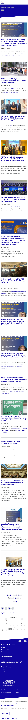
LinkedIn (12, 608)
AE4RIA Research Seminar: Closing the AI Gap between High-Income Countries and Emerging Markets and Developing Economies (14, 42)
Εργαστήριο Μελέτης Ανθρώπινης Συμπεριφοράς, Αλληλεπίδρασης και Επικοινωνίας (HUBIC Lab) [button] (11, 662)
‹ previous (10, 595)
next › (14, 601)
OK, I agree (5, 718)
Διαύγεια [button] (3, 651)
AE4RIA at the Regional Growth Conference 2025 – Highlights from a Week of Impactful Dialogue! (14, 379)
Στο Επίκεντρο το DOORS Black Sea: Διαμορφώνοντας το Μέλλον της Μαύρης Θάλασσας (14, 482)
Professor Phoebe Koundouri (17, 207)
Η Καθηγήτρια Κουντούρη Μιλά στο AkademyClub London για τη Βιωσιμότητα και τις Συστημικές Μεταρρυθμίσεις (13, 572)
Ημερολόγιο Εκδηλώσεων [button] (6, 672)
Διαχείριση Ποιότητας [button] (5, 649)
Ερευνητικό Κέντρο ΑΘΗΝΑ (7, 7)
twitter (22, 641)
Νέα (3, 10)
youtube (26, 641)
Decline (14, 718)
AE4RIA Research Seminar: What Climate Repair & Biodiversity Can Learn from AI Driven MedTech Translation (12, 322)
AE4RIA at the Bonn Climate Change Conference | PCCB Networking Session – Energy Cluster (13, 118)
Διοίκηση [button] (3, 647)
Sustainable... (20, 55)
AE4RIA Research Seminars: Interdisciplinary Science (10, 442)
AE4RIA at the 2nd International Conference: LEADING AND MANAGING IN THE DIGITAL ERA (12, 159)
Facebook (6, 608)
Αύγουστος (14, 617)
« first (8, 595)
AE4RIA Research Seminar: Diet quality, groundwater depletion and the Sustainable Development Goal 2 (13, 355)
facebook (19, 641)
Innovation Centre (9, 2)
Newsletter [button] (3, 669)
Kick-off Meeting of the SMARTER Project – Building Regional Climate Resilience (13, 281)
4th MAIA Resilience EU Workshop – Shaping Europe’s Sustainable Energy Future (14, 419)
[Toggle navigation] (26, 2)
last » (16, 601)
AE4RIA (12, 88)
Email (2, 608)
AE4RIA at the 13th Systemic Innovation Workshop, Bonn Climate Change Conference (13, 80)
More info (5, 713)
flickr (24, 641)
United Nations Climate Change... (10, 92)
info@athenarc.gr (20, 689)
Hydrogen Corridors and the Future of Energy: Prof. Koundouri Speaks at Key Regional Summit (13, 199)
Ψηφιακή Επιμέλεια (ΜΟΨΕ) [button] (7, 659)
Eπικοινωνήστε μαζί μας (5, 689)
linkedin (21, 641)
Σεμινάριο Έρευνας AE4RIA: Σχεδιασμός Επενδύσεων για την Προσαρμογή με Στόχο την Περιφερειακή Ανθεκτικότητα (12, 527)
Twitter (9, 608)
